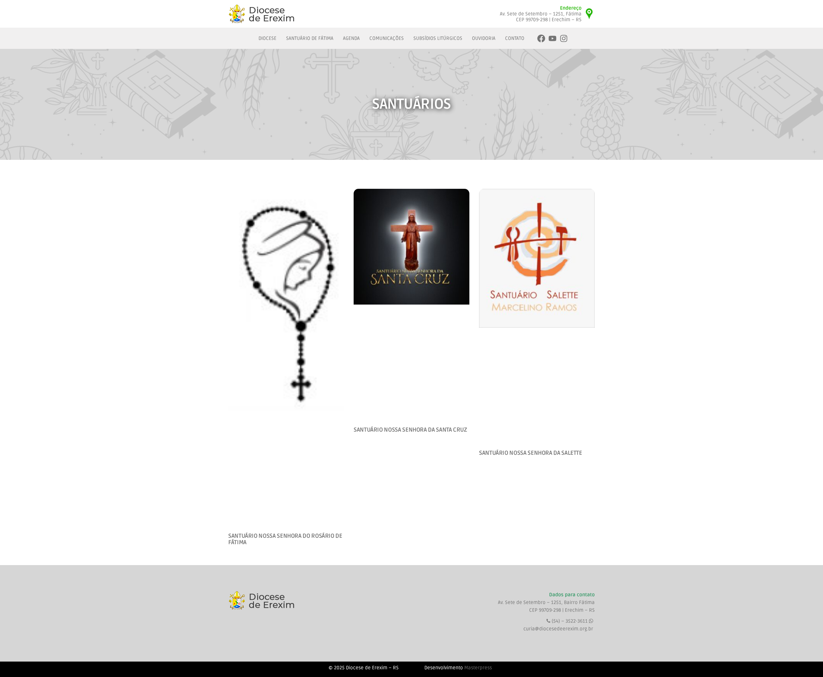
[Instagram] (563, 38)
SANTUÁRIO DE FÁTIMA (309, 38)
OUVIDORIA (483, 38)
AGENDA (351, 38)
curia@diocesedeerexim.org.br (558, 629)
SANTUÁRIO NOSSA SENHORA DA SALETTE (530, 452)
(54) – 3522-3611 (570, 621)
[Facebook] (541, 38)
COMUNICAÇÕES (386, 38)
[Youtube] (552, 38)
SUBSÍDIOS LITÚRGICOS (437, 38)
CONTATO (514, 38)
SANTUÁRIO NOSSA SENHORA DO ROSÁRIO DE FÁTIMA (285, 539)
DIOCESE (267, 38)
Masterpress (478, 668)
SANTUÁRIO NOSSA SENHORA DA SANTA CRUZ (410, 429)
